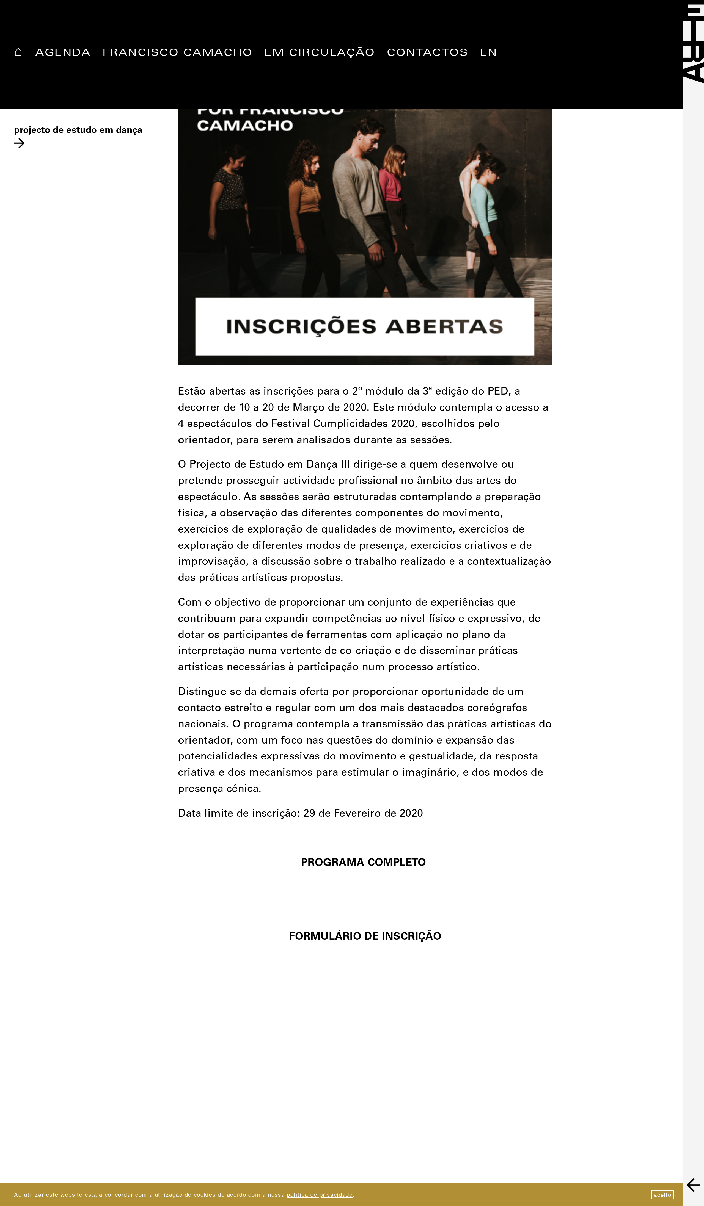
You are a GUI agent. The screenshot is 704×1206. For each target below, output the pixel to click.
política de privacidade (320, 1194)
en (488, 54)
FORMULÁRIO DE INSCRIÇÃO (365, 937)
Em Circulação (319, 54)
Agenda (63, 54)
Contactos (427, 54)
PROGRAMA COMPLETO (365, 863)
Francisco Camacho (178, 54)
